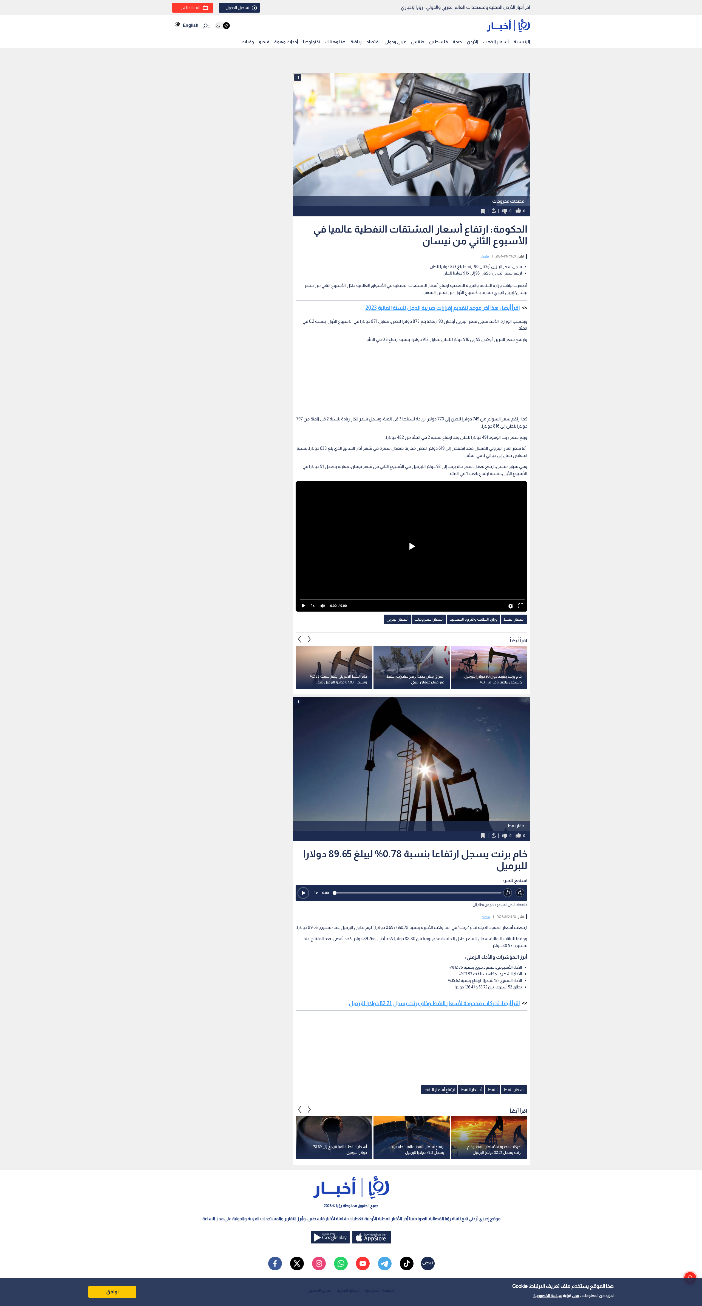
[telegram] (385, 1263)
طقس (417, 41)
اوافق (112, 1291)
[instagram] (319, 1263)
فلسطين (438, 41)
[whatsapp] (341, 1263)
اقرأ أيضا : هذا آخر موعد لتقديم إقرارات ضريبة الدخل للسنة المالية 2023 (443, 308)
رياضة (356, 41)
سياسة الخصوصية (547, 1295)
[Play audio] (303, 893)
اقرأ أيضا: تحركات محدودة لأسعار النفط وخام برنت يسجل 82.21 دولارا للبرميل (434, 1003)
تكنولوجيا (311, 41)
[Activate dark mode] (222, 25)
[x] (297, 1263)
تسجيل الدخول (237, 7)
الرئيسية (522, 41)
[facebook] (275, 1263)
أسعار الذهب (496, 41)
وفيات (248, 41)
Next (300, 639)
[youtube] (363, 1263)
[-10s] (508, 893)
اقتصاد (373, 41)
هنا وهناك (335, 41)
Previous (309, 639)
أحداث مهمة (286, 41)
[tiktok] (407, 1263)
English (190, 25)
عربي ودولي (395, 41)
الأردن (472, 41)
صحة (457, 41)
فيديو (264, 41)
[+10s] (520, 893)
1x (316, 893)
